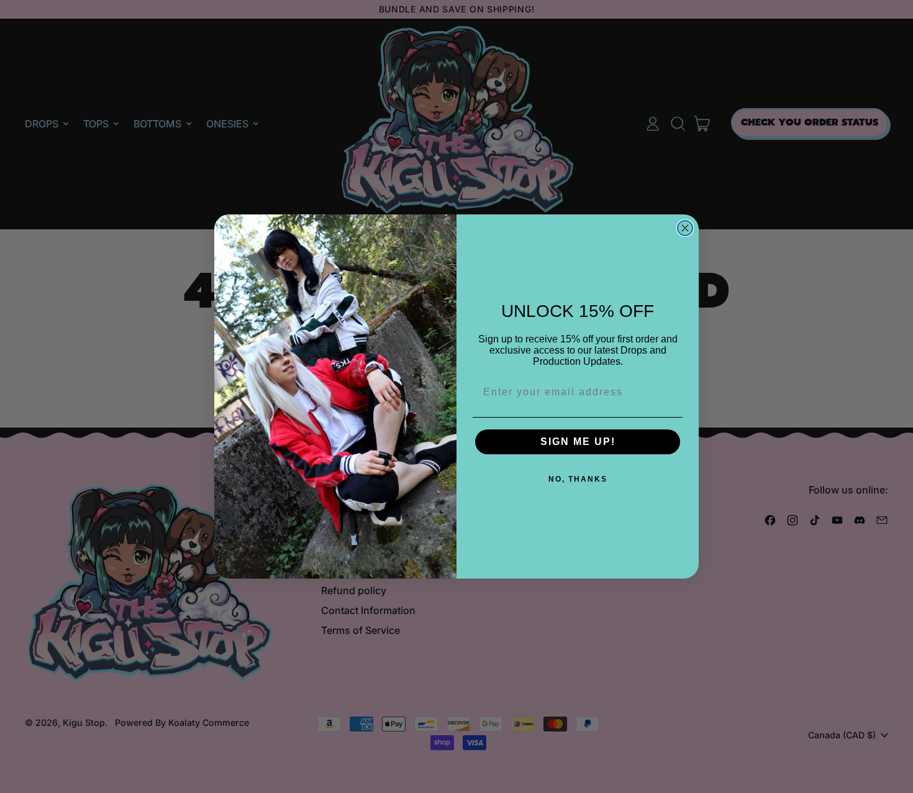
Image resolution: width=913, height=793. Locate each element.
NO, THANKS (577, 479)
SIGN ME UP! (577, 441)
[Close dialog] (685, 228)
